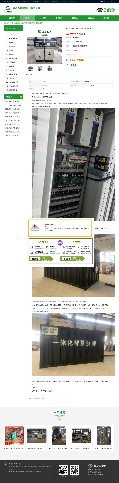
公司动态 (91, 18)
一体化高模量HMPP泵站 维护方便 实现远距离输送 (13, 101)
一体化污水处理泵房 (12, 86)
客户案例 (106, 18)
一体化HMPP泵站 (11, 34)
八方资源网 (19, 471)
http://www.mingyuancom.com (36, 398)
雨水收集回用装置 (11, 74)
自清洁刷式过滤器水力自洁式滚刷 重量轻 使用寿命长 (13, 135)
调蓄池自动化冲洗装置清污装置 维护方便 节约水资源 (13, 120)
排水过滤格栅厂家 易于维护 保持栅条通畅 (13, 128)
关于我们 (59, 18)
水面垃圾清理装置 (11, 90)
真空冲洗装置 (10, 70)
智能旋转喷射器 (10, 46)
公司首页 (12, 18)
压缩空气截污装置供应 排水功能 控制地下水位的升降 (13, 113)
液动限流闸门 (10, 54)
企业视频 (43, 18)
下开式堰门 (9, 50)
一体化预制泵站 (10, 62)
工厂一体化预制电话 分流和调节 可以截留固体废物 (13, 105)
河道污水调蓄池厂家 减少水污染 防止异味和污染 (13, 116)
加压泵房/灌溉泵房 (11, 58)
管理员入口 (32, 471)
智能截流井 (9, 42)
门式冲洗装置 (10, 78)
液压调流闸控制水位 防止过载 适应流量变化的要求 (13, 124)
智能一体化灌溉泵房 (12, 82)
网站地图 (38, 471)
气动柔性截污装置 (11, 38)
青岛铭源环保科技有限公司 (41, 466)
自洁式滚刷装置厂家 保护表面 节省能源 (13, 132)
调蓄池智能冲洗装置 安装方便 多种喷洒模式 (13, 109)
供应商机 (27, 18)
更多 (21, 97)
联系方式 (12, 23)
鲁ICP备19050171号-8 (27, 466)
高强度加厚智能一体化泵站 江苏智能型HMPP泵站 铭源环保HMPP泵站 (24, 448)
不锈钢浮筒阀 (10, 66)
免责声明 (25, 471)
